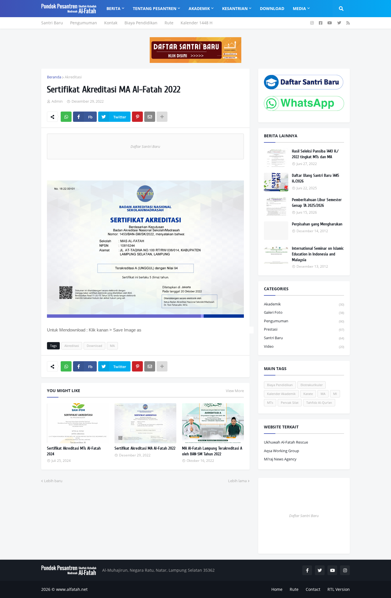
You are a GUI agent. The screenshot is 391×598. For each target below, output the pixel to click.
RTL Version (338, 589)
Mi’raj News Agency (280, 459)
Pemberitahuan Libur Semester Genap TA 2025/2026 (317, 202)
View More (235, 391)
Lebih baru (53, 480)
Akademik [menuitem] (199, 8)
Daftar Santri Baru (145, 146)
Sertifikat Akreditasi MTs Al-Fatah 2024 (74, 451)
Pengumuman (83, 22)
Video (304, 346)
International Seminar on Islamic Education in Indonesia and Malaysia (317, 254)
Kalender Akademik (281, 394)
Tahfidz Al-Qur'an (319, 402)
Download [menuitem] (272, 8)
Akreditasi (73, 77)
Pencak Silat (290, 402)
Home (277, 589)
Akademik (304, 304)
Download (94, 345)
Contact (313, 589)
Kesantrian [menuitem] (235, 8)
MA (112, 345)
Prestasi (304, 329)
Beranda (54, 77)
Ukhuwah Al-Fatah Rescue (286, 442)
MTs (270, 402)
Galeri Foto (304, 312)
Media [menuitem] (299, 8)
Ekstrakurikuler (312, 385)
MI (335, 394)
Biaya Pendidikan (141, 22)
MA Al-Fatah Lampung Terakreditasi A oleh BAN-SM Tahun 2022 (212, 451)
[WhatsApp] (66, 117)
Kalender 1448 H (196, 22)
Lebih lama (237, 480)
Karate (308, 394)
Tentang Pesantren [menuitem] (154, 8)
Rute (169, 22)
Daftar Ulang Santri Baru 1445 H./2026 (315, 178)
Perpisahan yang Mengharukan (317, 224)
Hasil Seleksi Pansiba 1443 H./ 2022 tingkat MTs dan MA (315, 154)
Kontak (110, 22)
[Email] (149, 117)
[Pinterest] (137, 117)
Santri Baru (52, 22)
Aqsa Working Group (281, 450)
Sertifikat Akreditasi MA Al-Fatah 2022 (144, 448)
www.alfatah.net (72, 589)
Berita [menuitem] (113, 8)
